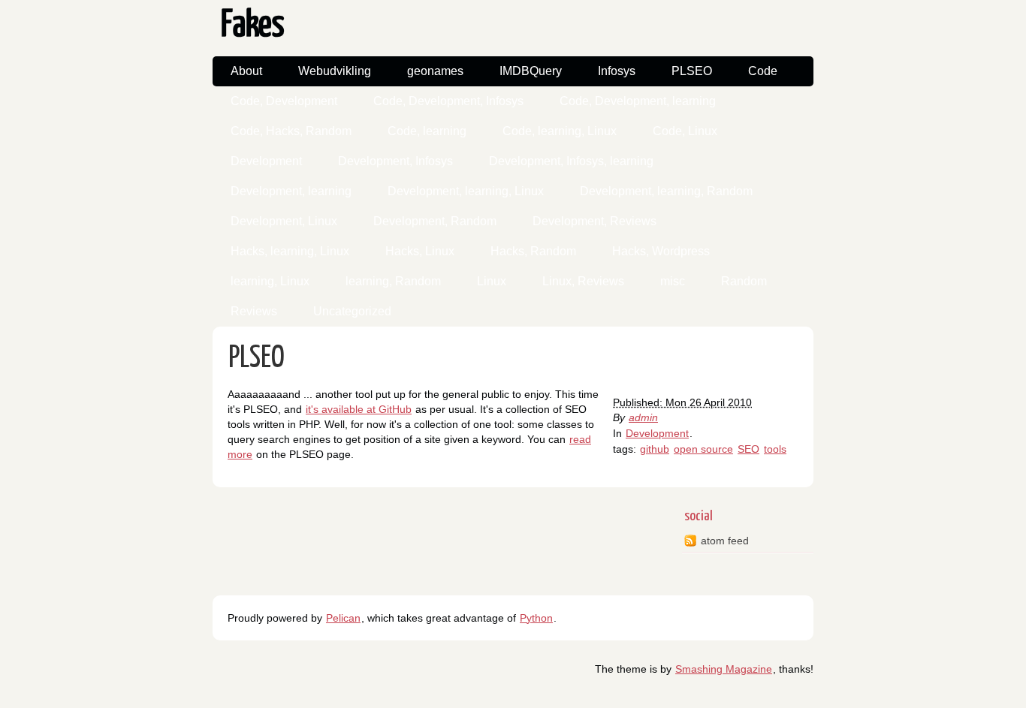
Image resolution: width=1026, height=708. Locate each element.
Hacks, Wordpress (661, 251)
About (246, 71)
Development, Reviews (594, 221)
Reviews (254, 311)
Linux (491, 281)
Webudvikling (334, 71)
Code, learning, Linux (559, 131)
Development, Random (434, 221)
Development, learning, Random (666, 191)
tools (775, 449)
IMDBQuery (530, 71)
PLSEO (691, 71)
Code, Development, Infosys (448, 101)
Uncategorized (352, 311)
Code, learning (427, 131)
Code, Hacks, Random (291, 131)
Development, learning (291, 191)
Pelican (343, 618)
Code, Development (284, 101)
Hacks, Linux (419, 251)
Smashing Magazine (723, 669)
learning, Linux (270, 281)
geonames (435, 71)
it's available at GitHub (359, 409)
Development (266, 161)
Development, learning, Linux (466, 191)
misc (672, 281)
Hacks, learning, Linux (290, 251)
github (654, 449)
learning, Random (393, 281)
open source (703, 449)
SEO (748, 449)
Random (744, 281)
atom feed (725, 541)
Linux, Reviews (583, 281)
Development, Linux (284, 221)
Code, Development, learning (638, 101)
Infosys (616, 71)
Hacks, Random (533, 251)
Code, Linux (685, 131)
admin (643, 417)
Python (536, 618)
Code (762, 71)
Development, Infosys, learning (571, 161)
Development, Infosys (395, 161)
